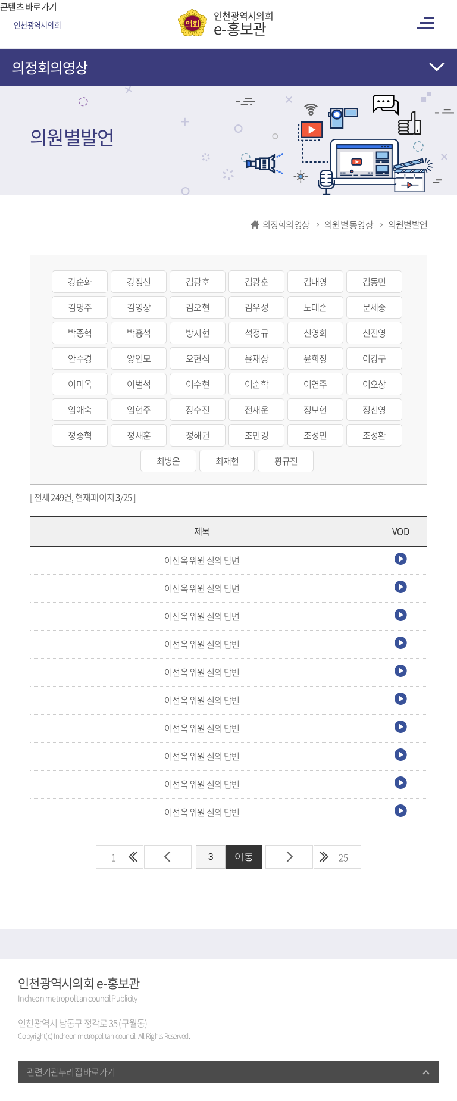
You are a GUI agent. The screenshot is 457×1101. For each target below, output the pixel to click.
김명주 (80, 307)
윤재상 (256, 358)
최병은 (168, 460)
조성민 (315, 435)
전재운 (256, 409)
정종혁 (80, 435)
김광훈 (256, 281)
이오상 (374, 384)
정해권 (197, 435)
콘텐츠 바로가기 (28, 6)
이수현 (197, 384)
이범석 (139, 384)
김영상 (139, 307)
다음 (289, 857)
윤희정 (315, 358)
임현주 (139, 409)
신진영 (374, 332)
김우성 (256, 307)
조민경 (256, 435)
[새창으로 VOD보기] (401, 561)
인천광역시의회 (243, 22)
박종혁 (80, 332)
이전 (168, 857)
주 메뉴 (427, 23)
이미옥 (80, 384)
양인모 (139, 358)
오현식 (197, 358)
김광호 (197, 281)
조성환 (374, 435)
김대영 (315, 281)
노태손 (315, 307)
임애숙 (80, 409)
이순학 (256, 384)
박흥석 (139, 332)
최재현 (227, 460)
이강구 (374, 358)
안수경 (80, 358)
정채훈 (139, 435)
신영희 (315, 332)
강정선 (139, 281)
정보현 (315, 409)
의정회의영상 (50, 67)
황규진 (286, 460)
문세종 (374, 307)
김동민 (374, 281)
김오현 (197, 307)
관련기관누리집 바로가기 (71, 1071)
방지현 (197, 332)
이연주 (315, 384)
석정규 (256, 332)
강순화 (80, 281)
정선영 (374, 409)
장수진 (197, 409)
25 (343, 857)
